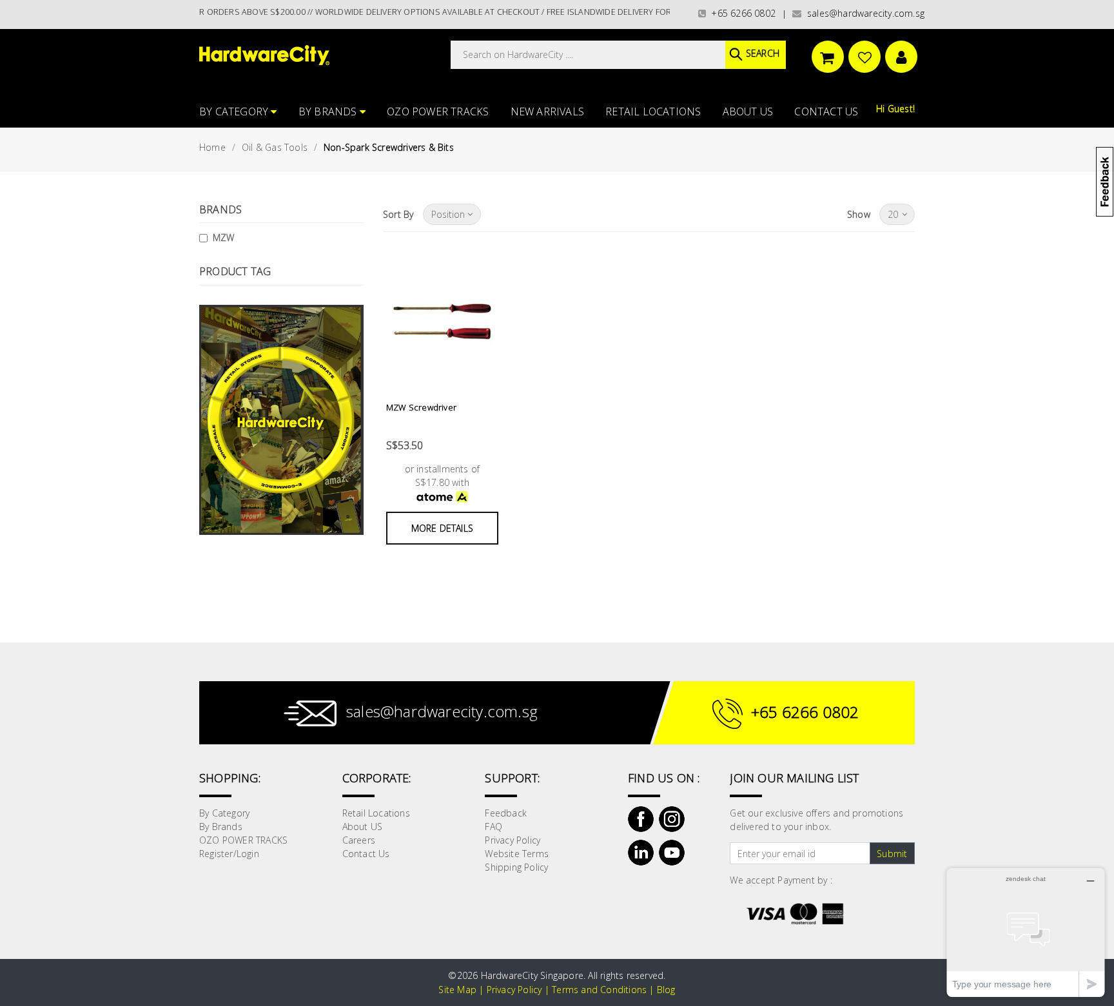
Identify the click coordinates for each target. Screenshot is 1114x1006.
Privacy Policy (512, 840)
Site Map (457, 989)
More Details (442, 528)
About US (748, 111)
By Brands (329, 111)
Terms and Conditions (599, 989)
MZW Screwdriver (421, 407)
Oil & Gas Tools (275, 147)
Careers (358, 840)
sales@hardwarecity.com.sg (863, 13)
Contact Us (826, 111)
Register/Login (229, 853)
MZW (224, 237)
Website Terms (517, 853)
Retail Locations (653, 111)
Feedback (506, 813)
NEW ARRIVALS (547, 111)
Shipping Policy (516, 867)
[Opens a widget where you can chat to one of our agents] (1025, 932)
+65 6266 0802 (741, 13)
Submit (892, 853)
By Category (235, 111)
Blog (666, 989)
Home (212, 147)
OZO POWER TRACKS (438, 111)
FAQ (493, 826)
